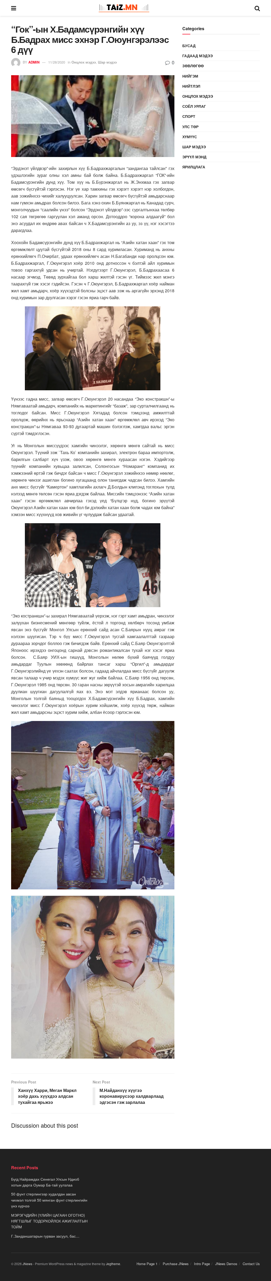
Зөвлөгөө (193, 65)
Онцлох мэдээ (83, 62)
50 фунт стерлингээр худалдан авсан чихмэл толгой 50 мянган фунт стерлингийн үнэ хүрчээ (49, 1199)
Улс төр (190, 126)
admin (33, 62)
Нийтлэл (191, 86)
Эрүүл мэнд (194, 156)
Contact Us (251, 1263)
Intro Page (202, 1263)
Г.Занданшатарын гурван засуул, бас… (45, 1236)
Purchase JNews (176, 1263)
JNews (27, 1263)
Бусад (189, 45)
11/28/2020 (56, 62)
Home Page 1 (147, 1263)
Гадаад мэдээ (197, 55)
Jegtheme (113, 1263)
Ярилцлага (193, 166)
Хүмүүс (189, 136)
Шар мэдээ (107, 62)
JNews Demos (226, 1263)
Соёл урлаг (194, 106)
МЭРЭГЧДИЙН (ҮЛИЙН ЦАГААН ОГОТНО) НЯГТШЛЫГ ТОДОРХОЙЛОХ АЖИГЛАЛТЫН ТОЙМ (49, 1221)
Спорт (188, 116)
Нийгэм (190, 76)
